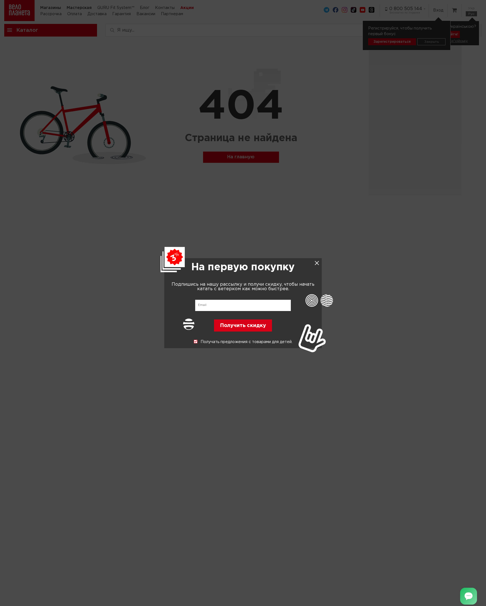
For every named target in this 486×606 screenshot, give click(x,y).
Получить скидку (243, 325)
